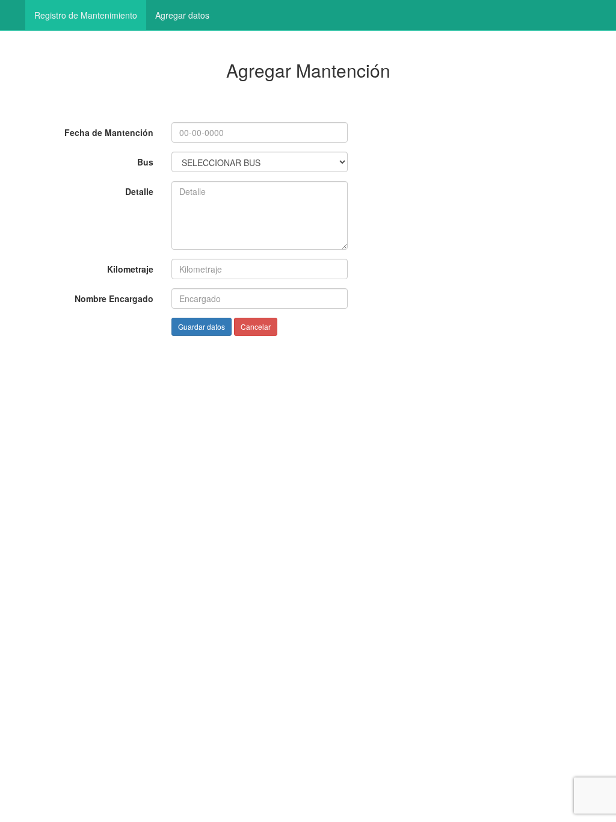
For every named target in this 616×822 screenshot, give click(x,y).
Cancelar (256, 326)
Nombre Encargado (114, 298)
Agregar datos (182, 15)
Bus (145, 162)
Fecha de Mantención (108, 132)
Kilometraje (130, 269)
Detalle (139, 191)
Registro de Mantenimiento (85, 15)
